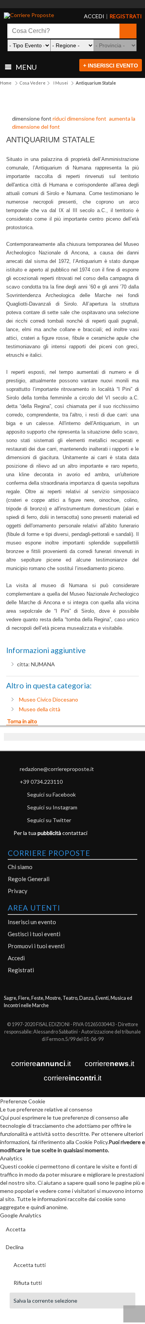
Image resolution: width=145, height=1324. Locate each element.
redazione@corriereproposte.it (57, 769)
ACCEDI (88, 16)
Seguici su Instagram (52, 807)
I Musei (60, 82)
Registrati (21, 969)
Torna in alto (22, 721)
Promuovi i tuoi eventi (36, 945)
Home (6, 82)
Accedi (16, 957)
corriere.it (41, 1064)
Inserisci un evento (32, 921)
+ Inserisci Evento (110, 65)
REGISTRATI (116, 16)
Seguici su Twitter (49, 820)
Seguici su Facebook (51, 794)
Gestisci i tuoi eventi (34, 933)
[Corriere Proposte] (33, 15)
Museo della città (39, 709)
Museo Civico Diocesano (48, 699)
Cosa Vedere (32, 82)
